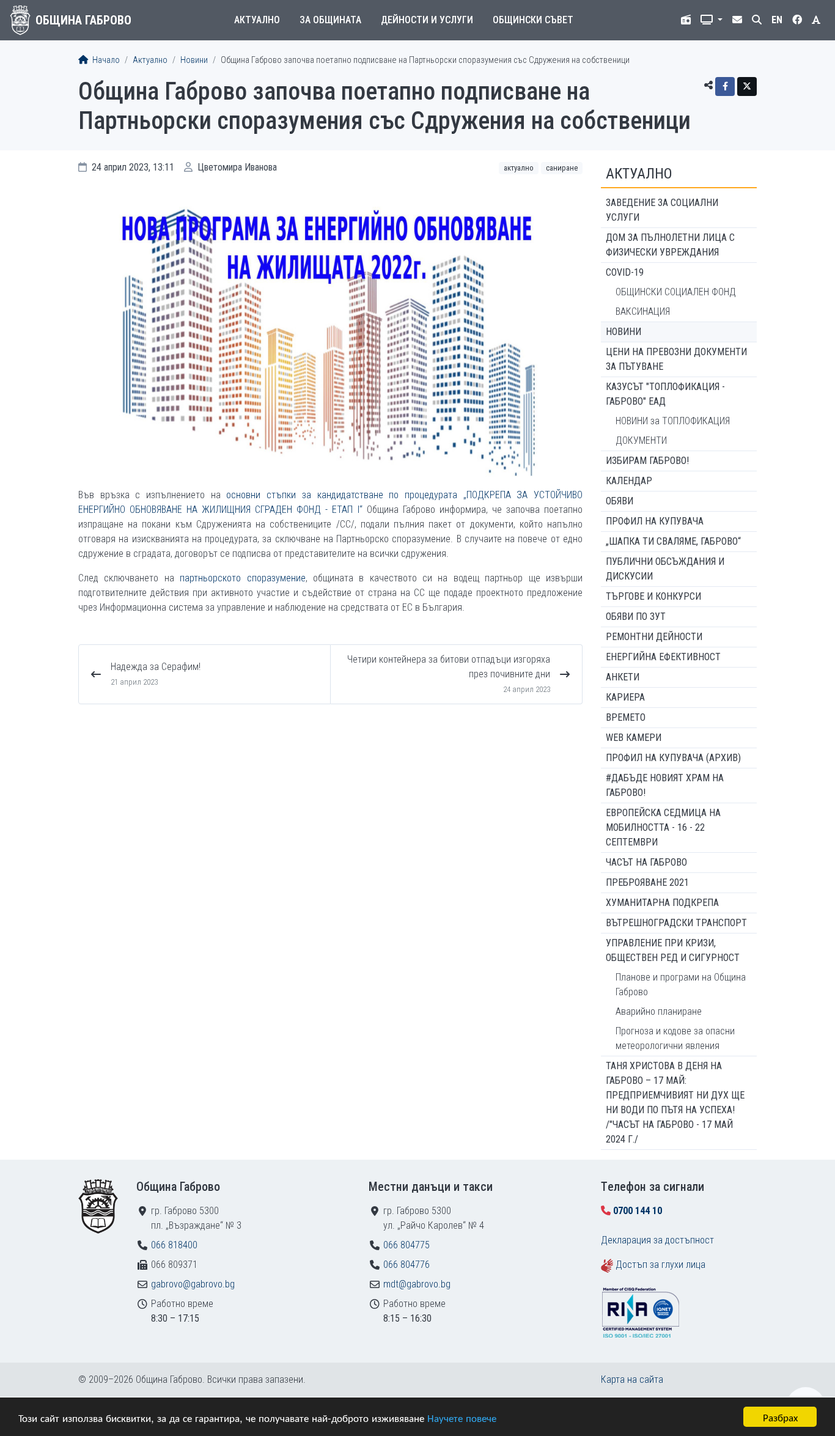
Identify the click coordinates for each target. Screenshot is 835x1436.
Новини (194, 60)
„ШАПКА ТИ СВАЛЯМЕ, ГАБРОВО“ (673, 541)
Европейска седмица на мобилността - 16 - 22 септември (663, 827)
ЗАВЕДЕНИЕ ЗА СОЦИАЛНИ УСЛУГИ (662, 210)
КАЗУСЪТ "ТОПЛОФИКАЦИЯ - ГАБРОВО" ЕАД (665, 394)
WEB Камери (633, 737)
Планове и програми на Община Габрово (681, 984)
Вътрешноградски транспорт (676, 923)
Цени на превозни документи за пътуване (676, 359)
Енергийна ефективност (663, 657)
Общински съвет (533, 20)
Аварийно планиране (659, 1011)
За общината (330, 20)
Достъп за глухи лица (660, 1264)
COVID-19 (625, 272)
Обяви (619, 501)
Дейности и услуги (427, 20)
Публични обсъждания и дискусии (665, 569)
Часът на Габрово (646, 862)
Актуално (257, 20)
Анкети (622, 677)
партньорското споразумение (242, 578)
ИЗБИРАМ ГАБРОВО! (647, 460)
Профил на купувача (655, 521)
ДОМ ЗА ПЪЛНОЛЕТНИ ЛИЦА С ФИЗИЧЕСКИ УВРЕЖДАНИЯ (670, 245)
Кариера (625, 697)
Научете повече (461, 1417)
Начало (105, 60)
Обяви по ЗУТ (636, 616)
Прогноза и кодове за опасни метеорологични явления (675, 1038)
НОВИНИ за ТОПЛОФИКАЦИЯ (673, 421)
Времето (626, 717)
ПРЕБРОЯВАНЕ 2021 (647, 882)
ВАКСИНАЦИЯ (643, 311)
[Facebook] (725, 86)
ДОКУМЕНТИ (641, 440)
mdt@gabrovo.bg (417, 1284)
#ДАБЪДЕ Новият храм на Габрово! (665, 785)
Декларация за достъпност (657, 1240)
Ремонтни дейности (654, 637)
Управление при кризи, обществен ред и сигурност (673, 950)
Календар (629, 481)
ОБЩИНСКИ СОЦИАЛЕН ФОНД (676, 292)
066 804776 (406, 1264)
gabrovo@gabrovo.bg (193, 1284)
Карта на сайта (632, 1379)
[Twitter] (747, 86)
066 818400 (174, 1245)
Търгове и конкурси (653, 596)
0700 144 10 (637, 1211)
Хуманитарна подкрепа (662, 902)
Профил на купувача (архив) (673, 758)
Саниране (562, 167)
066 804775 (406, 1245)
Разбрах (780, 1416)
